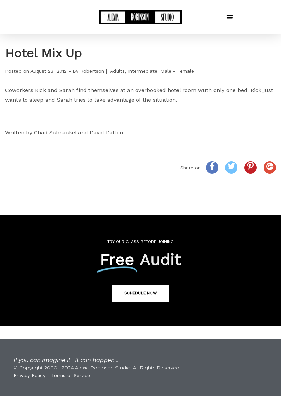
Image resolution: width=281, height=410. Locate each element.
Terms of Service (70, 375)
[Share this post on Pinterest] (250, 167)
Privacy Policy (29, 375)
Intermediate (142, 71)
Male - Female (177, 71)
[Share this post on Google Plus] (270, 167)
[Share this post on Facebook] (212, 167)
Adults (117, 71)
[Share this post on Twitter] (231, 167)
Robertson (92, 71)
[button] (229, 17)
